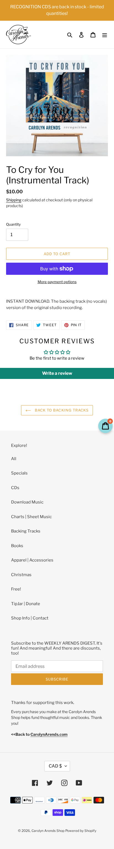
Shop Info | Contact (29, 618)
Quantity (13, 224)
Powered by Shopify (80, 831)
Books (17, 545)
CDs (15, 487)
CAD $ (55, 766)
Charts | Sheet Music (31, 516)
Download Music (27, 502)
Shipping (13, 199)
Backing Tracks (25, 531)
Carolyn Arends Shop (48, 831)
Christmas (21, 574)
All (13, 458)
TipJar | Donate (25, 603)
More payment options (57, 282)
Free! (16, 589)
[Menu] (104, 35)
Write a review (57, 373)
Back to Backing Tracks (61, 410)
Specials (19, 473)
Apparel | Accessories (32, 560)
